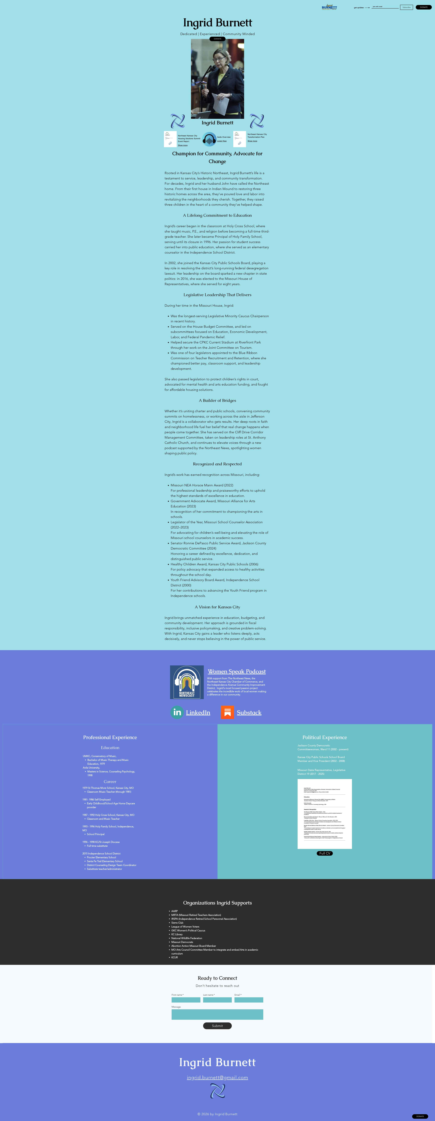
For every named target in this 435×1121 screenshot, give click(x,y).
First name (178, 994)
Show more (252, 141)
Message (176, 1006)
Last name (209, 994)
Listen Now (222, 141)
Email (238, 994)
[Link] (239, 143)
